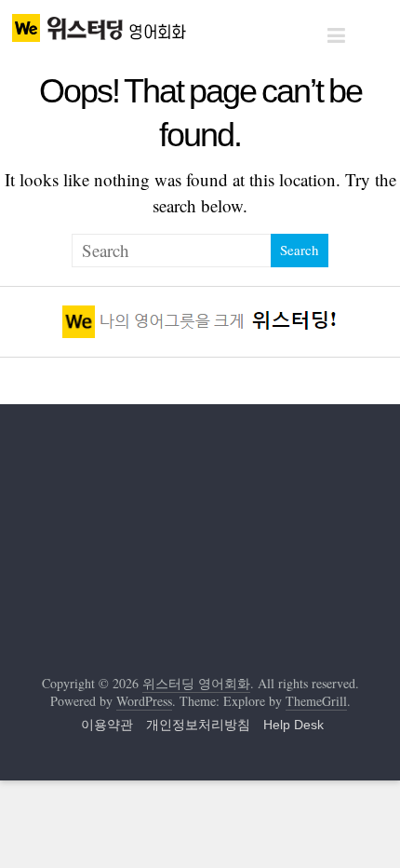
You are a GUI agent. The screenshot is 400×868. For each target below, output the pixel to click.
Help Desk (293, 724)
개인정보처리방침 (198, 724)
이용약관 (107, 724)
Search (299, 249)
